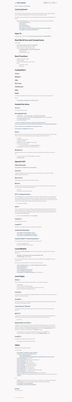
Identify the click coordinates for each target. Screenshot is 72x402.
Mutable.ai (18, 150)
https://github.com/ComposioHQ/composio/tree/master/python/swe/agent (34, 28)
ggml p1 (17, 313)
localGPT (18, 336)
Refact (17, 280)
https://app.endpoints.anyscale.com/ (24, 269)
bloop (17, 132)
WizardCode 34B (20, 256)
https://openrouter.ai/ (21, 268)
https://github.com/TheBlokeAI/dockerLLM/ (26, 272)
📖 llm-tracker (20, 3)
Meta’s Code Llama (26, 251)
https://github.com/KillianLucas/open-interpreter (27, 235)
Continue (18, 292)
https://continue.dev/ (19, 126)
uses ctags (35, 215)
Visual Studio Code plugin (40, 115)
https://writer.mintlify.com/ (22, 359)
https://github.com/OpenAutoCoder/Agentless (28, 29)
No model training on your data (23, 118)
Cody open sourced (37, 117)
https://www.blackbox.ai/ (24, 22)
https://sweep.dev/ (21, 365)
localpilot (18, 299)
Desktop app (19, 115)
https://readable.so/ (21, 361)
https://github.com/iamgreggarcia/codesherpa (26, 234)
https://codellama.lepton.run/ (23, 265)
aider (16, 206)
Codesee (18, 374)
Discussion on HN (20, 157)
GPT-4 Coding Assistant (22, 194)
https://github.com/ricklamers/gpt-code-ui (26, 232)
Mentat (17, 183)
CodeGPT (18, 224)
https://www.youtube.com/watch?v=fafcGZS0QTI (27, 45)
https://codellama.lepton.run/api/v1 (39, 265)
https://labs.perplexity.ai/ (22, 266)
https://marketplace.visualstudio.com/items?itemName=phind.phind (31, 122)
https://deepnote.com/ (21, 368)
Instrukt (17, 171)
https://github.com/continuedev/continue (33, 126)
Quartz (20, 397)
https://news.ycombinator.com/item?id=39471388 (25, 124)
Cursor (17, 108)
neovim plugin (29, 115)
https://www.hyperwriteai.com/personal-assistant (27, 372)
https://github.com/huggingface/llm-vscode (24, 128)
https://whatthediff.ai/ (21, 367)
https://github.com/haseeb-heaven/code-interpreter (25, 167)
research (20, 6)
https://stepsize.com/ (21, 369)
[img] (53, 2)
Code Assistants (27, 6)
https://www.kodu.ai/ (23, 25)
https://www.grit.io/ (21, 364)
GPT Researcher (20, 381)
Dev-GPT (19, 380)
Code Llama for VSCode (22, 306)
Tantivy (18, 142)
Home (16, 6)
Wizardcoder (33, 328)
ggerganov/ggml (43, 333)
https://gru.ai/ (22, 23)
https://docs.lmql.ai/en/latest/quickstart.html (26, 353)
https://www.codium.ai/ (22, 358)
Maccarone (18, 178)
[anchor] (22, 33)
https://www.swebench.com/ (23, 21)
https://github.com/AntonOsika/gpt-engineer (26, 384)
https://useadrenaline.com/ (22, 362)
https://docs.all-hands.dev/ (24, 26)
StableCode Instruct (48, 328)
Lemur (48, 259)
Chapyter (18, 219)
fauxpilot (37, 329)
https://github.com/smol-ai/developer (25, 383)
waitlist (18, 375)
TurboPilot (26, 323)
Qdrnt (28, 142)
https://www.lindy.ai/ (21, 371)
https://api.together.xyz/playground (24, 270)
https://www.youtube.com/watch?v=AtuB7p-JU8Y (29, 49)
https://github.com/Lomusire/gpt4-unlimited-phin (46, 124)
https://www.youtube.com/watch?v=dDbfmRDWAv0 (40, 36)
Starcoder (28, 328)
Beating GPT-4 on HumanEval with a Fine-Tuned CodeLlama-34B (29, 255)
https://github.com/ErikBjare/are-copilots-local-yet (27, 100)
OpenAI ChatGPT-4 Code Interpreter (26, 238)
